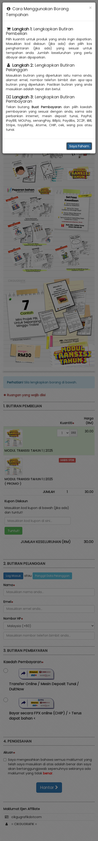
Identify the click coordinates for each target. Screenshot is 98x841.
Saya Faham (79, 146)
